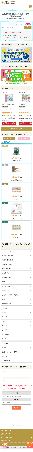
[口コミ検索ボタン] (27, 27)
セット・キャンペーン (6, 109)
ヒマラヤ (4, 330)
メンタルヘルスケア (8, 286)
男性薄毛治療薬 (22, 106)
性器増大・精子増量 (8, 264)
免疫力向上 (5, 356)
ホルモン (4, 308)
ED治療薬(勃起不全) (7, 255)
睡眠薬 (4, 282)
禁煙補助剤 (5, 334)
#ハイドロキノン (24, 37)
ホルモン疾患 (6, 343)
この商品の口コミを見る (9, 123)
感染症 (4, 347)
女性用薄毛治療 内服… (8, 104)
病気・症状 (5, 290)
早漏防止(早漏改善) (7, 260)
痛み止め (4, 312)
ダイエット (5, 325)
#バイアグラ (6, 37)
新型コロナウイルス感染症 (10, 352)
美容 (3, 321)
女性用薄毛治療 (5, 106)
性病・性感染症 (6, 268)
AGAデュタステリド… (24, 104)
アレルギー (5, 317)
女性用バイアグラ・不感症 (10, 295)
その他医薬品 (6, 360)
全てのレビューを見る (16, 128)
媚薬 (3, 299)
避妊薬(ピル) (5, 273)
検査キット (5, 338)
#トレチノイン (14, 37)
